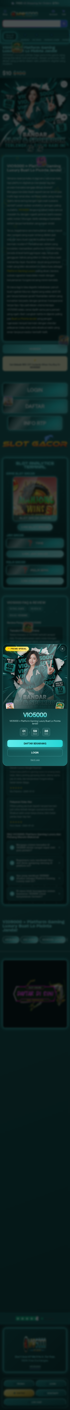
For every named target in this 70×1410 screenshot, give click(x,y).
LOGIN (35, 752)
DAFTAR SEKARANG (35, 743)
